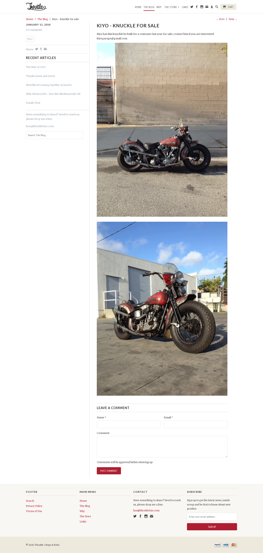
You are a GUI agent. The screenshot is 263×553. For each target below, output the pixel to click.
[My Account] (211, 7)
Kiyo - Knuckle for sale (128, 25)
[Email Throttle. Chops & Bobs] (206, 7)
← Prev (220, 19)
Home (138, 7)
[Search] (216, 7)
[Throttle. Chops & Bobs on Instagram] (201, 7)
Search (30, 500)
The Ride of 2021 (36, 67)
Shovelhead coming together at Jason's (49, 85)
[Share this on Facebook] (40, 49)
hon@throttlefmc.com (40, 126)
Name (101, 417)
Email (168, 417)
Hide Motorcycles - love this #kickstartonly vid (53, 93)
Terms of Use (34, 511)
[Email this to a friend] (45, 49)
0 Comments (34, 29)
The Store (171, 7)
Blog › (30, 39)
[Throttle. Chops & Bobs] (51, 6)
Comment (103, 433)
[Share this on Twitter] (36, 49)
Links (185, 7)
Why (159, 7)
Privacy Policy (34, 506)
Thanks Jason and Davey (40, 76)
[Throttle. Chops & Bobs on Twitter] (191, 7)
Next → (233, 19)
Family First (33, 102)
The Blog (149, 7)
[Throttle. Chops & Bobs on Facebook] (196, 7)
